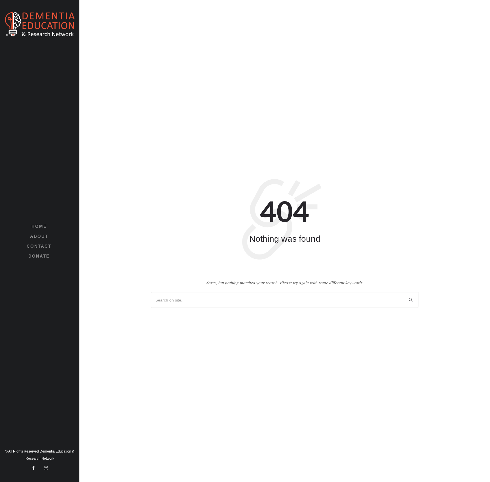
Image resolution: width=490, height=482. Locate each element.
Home (39, 226)
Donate (39, 256)
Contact (39, 246)
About (39, 236)
